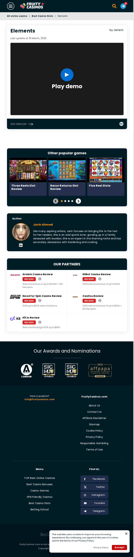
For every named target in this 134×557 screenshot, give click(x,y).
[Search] (114, 6)
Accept (119, 547)
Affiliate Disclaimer (94, 418)
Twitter (100, 487)
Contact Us (94, 412)
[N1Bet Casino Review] (100, 279)
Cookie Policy (94, 430)
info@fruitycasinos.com (39, 399)
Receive (29, 279)
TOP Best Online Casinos (39, 478)
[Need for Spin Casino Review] (40, 301)
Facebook (99, 479)
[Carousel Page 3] (69, 201)
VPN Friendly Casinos (40, 497)
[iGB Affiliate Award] (27, 370)
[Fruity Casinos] (38, 6)
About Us (94, 405)
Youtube (99, 503)
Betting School (40, 509)
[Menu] (10, 6)
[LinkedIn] (21, 245)
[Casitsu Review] (100, 301)
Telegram (99, 511)
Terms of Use (94, 449)
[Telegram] (123, 6)
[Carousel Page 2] (65, 201)
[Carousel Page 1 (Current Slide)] (62, 201)
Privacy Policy (94, 437)
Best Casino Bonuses (40, 484)
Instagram (98, 495)
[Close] (126, 533)
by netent (116, 30)
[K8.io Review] (40, 322)
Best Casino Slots (42, 16)
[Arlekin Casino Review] (40, 279)
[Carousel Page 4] (72, 201)
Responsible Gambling (94, 443)
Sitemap (94, 424)
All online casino (17, 16)
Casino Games (39, 490)
